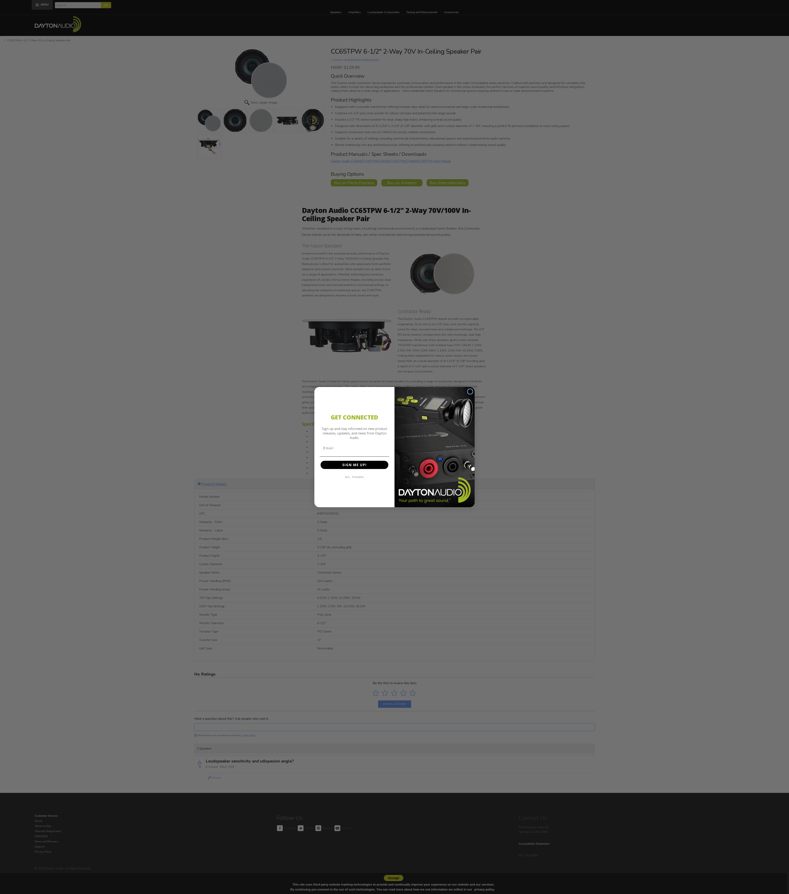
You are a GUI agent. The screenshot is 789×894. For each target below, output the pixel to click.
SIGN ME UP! (354, 465)
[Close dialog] (470, 391)
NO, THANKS (354, 477)
